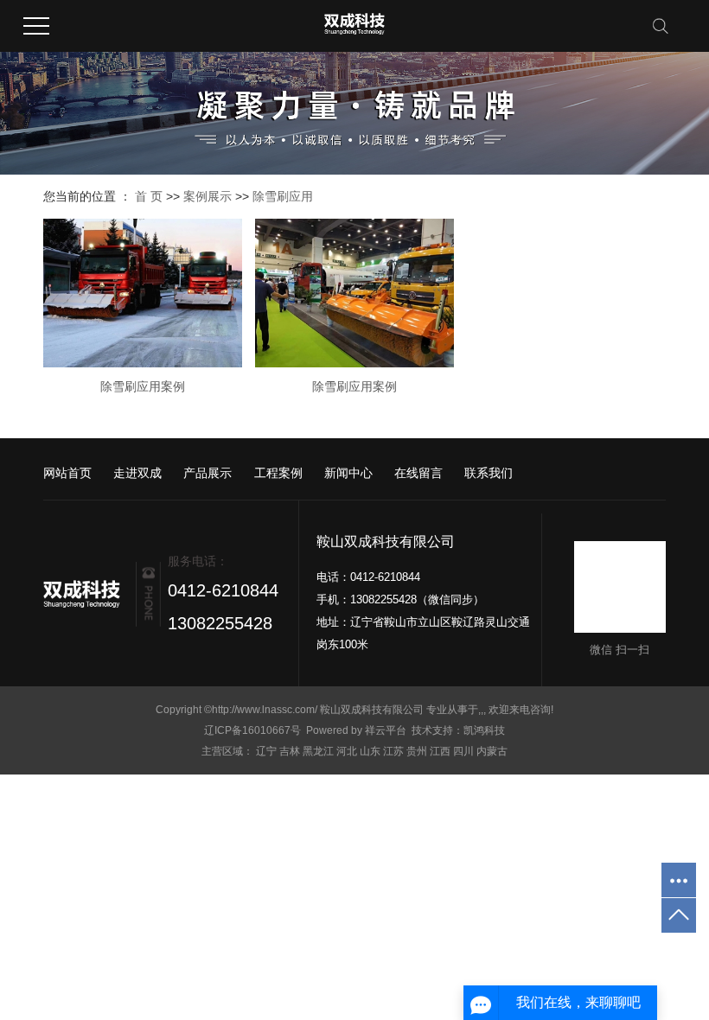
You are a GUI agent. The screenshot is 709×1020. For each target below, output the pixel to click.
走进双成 (137, 473)
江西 (440, 751)
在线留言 (418, 473)
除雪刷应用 (282, 196)
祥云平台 (385, 730)
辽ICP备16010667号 (252, 730)
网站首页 (67, 473)
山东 (370, 751)
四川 (463, 751)
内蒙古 (492, 751)
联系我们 (488, 473)
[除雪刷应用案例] (142, 293)
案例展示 (207, 196)
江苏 (393, 751)
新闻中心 (348, 473)
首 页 (149, 196)
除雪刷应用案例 (142, 386)
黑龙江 (318, 751)
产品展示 (207, 473)
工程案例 (278, 473)
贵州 (416, 751)
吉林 (289, 751)
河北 (346, 751)
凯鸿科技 (484, 730)
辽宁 (266, 751)
